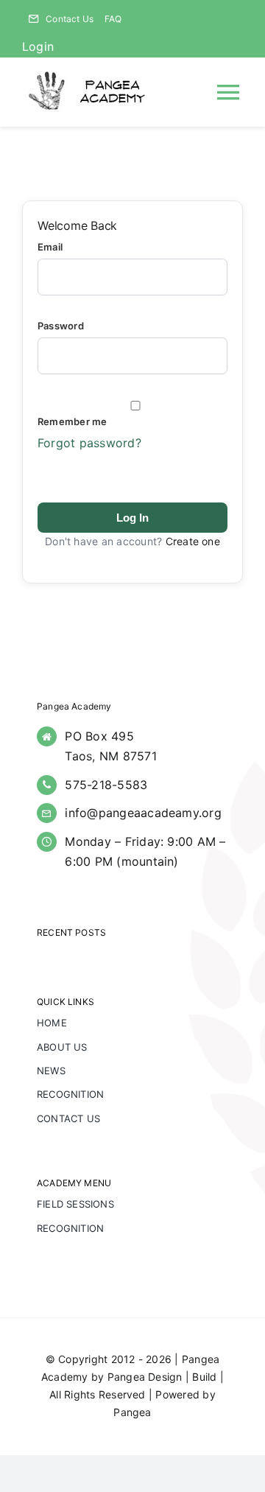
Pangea (132, 1412)
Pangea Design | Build (162, 1376)
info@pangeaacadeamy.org (143, 812)
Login (38, 46)
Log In (132, 517)
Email (50, 247)
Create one (193, 541)
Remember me (72, 421)
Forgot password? (89, 442)
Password (61, 326)
